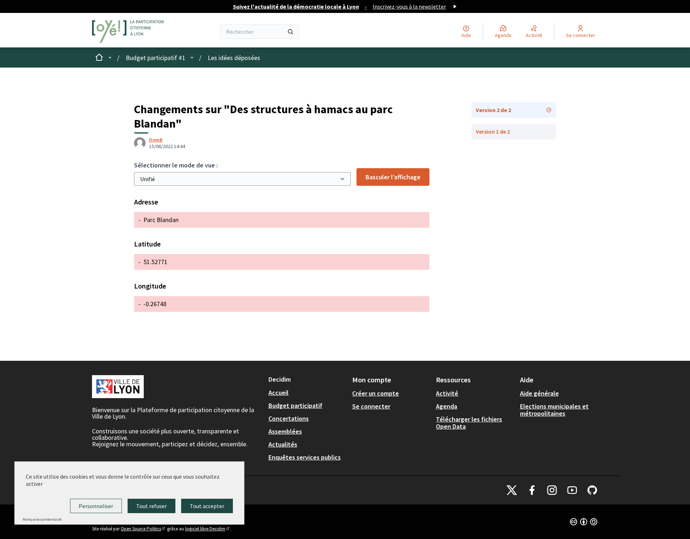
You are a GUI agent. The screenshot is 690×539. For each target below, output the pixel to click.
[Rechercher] (290, 31)
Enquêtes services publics (304, 457)
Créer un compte (375, 393)
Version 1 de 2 (493, 131)
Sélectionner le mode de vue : (176, 165)
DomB (155, 140)
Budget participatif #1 (155, 58)
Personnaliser (96, 506)
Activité (447, 393)
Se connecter (371, 406)
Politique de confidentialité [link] (42, 519)
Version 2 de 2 (493, 110)
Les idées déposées (234, 58)
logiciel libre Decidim (207, 529)
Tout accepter (207, 506)
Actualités (282, 444)
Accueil (278, 392)
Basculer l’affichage (392, 177)
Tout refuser (151, 506)
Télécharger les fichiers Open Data (469, 422)
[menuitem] (307, 392)
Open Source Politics (143, 529)
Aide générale (539, 393)
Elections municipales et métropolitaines (554, 410)
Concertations (288, 418)
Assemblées (285, 431)
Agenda (446, 406)
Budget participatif (295, 405)
